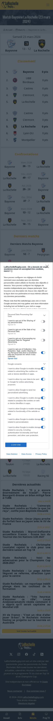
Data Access (26, 454)
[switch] (43, 321)
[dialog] (26, 360)
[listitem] (26, 315)
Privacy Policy (41, 454)
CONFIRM (16, 445)
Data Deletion (11, 454)
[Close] (48, 267)
